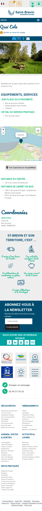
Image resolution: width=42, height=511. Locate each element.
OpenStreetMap (36, 160)
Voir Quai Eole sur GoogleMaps (22, 167)
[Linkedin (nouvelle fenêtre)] (15, 342)
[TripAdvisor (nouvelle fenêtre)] (32, 342)
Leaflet (28, 160)
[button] (32, 3)
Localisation (23, 37)
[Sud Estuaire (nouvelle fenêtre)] (21, 358)
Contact (28, 37)
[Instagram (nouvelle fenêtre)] (26, 342)
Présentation (18, 37)
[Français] (3, 4)
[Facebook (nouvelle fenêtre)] (9, 342)
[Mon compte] (39, 3)
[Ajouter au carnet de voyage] (1, 32)
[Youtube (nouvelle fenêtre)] (21, 342)
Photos (14, 37)
